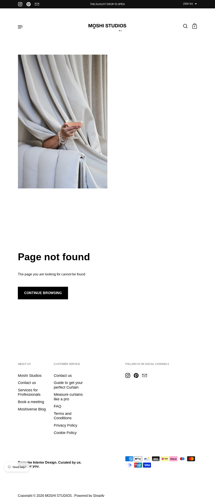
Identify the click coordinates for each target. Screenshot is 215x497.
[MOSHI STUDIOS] (107, 26)
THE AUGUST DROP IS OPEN (107, 4)
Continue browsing (43, 293)
